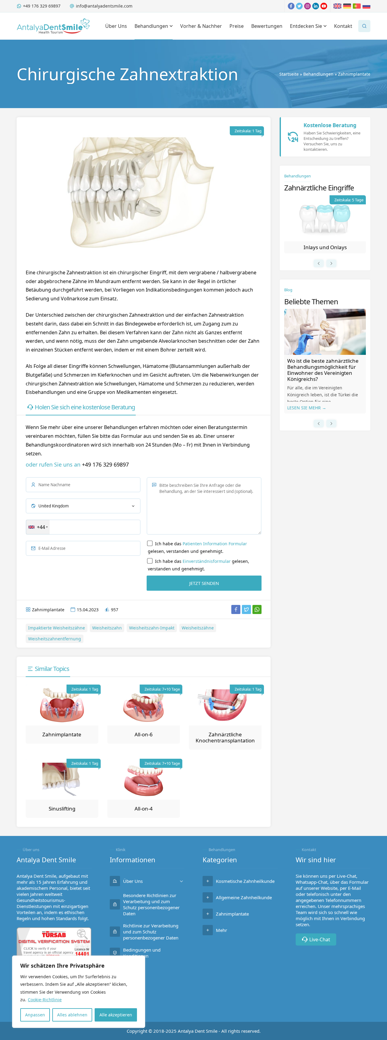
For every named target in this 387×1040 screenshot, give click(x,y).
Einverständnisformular (207, 561)
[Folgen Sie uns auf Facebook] (291, 6)
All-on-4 (144, 808)
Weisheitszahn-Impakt (151, 628)
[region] (78, 992)
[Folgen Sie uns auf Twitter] (299, 6)
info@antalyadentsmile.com (104, 6)
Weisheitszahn (107, 628)
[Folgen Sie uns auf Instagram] (307, 6)
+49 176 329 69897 (41, 6)
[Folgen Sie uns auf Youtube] (323, 6)
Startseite (289, 74)
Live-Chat (319, 939)
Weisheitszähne (198, 628)
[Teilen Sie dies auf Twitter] (246, 609)
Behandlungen (318, 74)
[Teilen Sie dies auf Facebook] (235, 609)
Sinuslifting (62, 808)
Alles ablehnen (72, 1015)
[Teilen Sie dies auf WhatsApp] (257, 609)
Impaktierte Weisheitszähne (56, 628)
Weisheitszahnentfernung (54, 639)
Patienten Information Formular (215, 543)
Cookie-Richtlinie (45, 999)
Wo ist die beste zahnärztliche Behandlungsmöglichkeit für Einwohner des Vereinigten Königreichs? (323, 369)
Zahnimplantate (354, 74)
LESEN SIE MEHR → (306, 408)
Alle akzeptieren (115, 1015)
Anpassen (35, 1015)
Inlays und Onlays (325, 247)
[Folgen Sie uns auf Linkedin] (315, 6)
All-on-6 (144, 734)
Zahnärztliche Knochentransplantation (225, 737)
